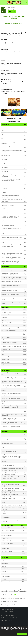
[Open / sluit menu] (26, 2)
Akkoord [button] (22, 634)
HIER (15, 595)
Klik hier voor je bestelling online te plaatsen (14, 17)
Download (12, 11)
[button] (26, 99)
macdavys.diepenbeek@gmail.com (14, 23)
